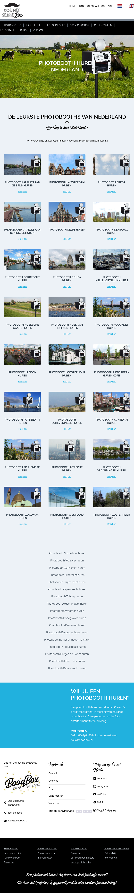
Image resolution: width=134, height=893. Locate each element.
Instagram (102, 786)
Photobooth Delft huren (67, 229)
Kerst (24, 30)
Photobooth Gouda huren (67, 279)
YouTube (101, 794)
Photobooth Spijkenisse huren (22, 469)
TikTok (100, 802)
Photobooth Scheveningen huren (67, 421)
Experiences (34, 25)
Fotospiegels (56, 25)
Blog (51, 788)
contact (106, 6)
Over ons (53, 780)
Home (72, 6)
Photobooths (12, 25)
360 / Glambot (79, 25)
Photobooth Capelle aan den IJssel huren (22, 231)
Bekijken (22, 191)
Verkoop (38, 30)
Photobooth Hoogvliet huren (111, 326)
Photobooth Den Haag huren (112, 231)
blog (81, 6)
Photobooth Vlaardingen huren (111, 469)
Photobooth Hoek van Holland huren (67, 326)
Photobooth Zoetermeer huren (111, 516)
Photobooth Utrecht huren (67, 469)
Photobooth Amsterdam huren (67, 184)
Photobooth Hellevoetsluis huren (111, 279)
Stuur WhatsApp (106, 810)
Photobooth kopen (47, 848)
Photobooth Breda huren (111, 184)
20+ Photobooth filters (82, 857)
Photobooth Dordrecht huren (22, 279)
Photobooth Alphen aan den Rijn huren (22, 184)
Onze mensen (56, 795)
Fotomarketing (11, 848)
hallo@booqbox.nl (82, 740)
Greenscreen (103, 25)
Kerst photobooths (81, 862)
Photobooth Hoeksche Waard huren (22, 326)
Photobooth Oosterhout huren (67, 374)
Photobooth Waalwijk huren (22, 516)
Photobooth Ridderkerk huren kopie (111, 374)
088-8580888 (15, 812)
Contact (53, 773)
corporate (92, 6)
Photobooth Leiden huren (22, 374)
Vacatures (54, 803)
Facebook (102, 778)
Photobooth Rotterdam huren (22, 421)
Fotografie (7, 30)
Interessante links (13, 853)
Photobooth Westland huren (67, 516)
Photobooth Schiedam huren (112, 421)
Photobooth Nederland (116, 848)
